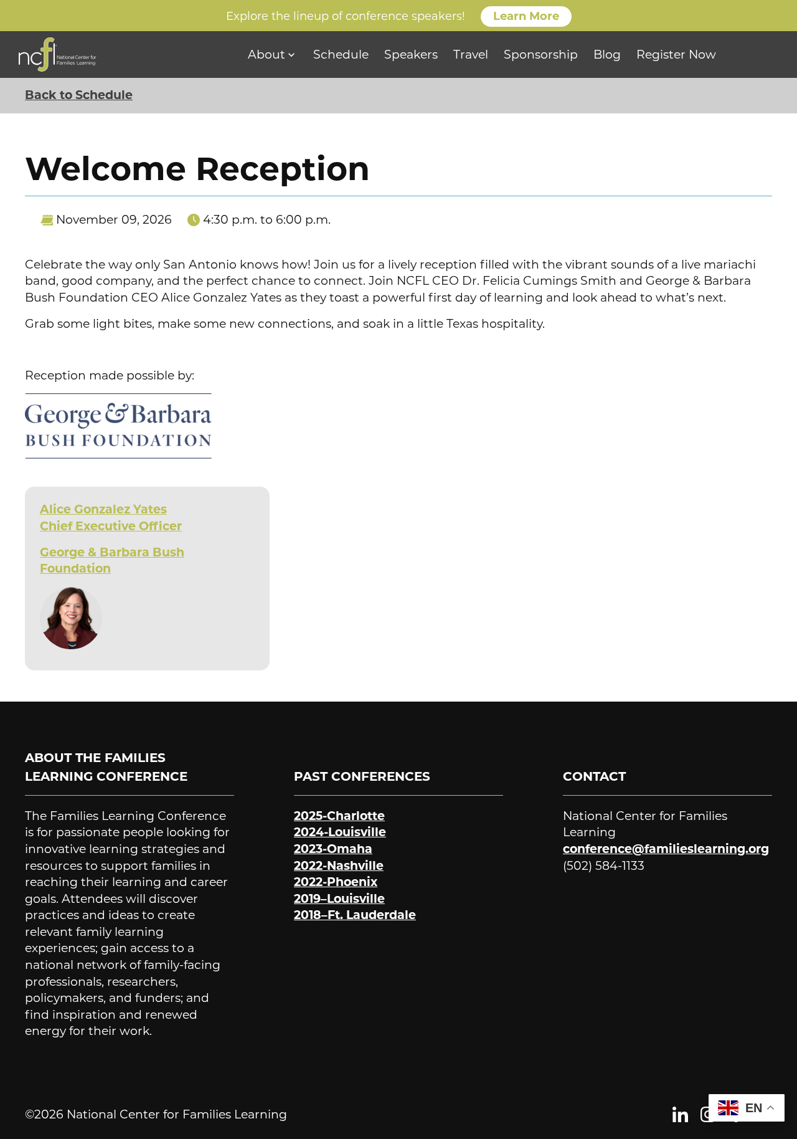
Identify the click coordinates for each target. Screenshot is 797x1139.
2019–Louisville (339, 899)
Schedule (341, 54)
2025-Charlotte (339, 816)
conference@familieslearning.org (666, 849)
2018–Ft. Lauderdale (355, 915)
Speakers (411, 54)
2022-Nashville (339, 866)
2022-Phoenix (335, 882)
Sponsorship (541, 54)
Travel (470, 54)
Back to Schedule (79, 95)
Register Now (676, 54)
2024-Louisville (340, 832)
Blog (607, 54)
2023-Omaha (333, 849)
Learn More (526, 16)
